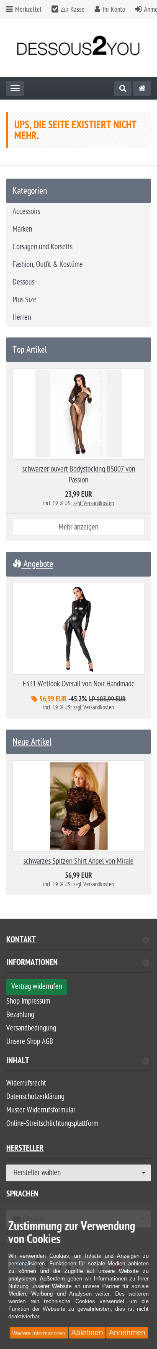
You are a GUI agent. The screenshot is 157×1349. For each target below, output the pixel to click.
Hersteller (25, 1149)
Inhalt (17, 1061)
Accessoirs (26, 211)
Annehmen (127, 1332)
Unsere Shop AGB (29, 1041)
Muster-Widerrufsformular (40, 1110)
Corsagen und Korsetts (42, 246)
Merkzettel (27, 9)
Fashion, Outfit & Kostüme (48, 264)
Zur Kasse (73, 9)
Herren (22, 317)
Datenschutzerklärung (35, 1096)
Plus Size (24, 299)
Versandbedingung (31, 1028)
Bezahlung (20, 1014)
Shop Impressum (28, 1001)
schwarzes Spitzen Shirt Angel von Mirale (78, 861)
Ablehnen (87, 1332)
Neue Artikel (32, 742)
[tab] (78, 966)
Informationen (32, 963)
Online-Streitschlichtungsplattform (52, 1123)
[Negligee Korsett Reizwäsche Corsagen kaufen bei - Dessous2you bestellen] (142, 88)
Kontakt (21, 940)
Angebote (37, 564)
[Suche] (122, 88)
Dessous (23, 282)
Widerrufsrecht (26, 1083)
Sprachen (22, 1195)
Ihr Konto (114, 9)
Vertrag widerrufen (36, 986)
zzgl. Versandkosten (93, 503)
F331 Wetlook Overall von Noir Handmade (79, 684)
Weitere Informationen (38, 1333)
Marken (22, 229)
